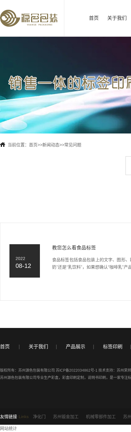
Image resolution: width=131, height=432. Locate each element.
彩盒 (54, 378)
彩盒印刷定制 (73, 378)
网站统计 (8, 428)
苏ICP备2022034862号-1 (76, 370)
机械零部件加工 (101, 416)
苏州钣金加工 (66, 416)
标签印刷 (112, 346)
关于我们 (117, 18)
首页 (94, 18)
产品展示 (75, 346)
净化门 (39, 416)
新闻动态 (50, 144)
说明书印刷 (97, 378)
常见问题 (72, 144)
